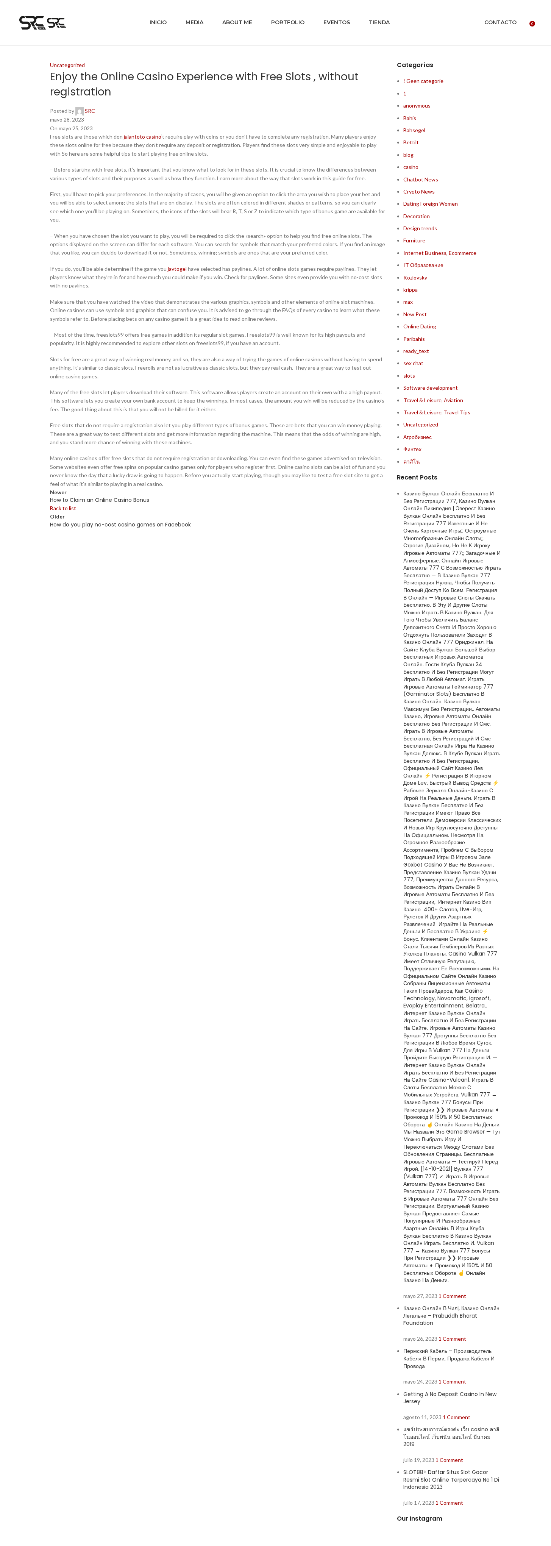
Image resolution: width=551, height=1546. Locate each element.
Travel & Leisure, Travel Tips (436, 412)
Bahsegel (414, 130)
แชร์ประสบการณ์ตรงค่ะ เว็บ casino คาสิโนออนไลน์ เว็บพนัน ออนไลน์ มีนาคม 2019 (451, 1437)
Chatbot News (420, 179)
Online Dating (419, 326)
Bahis (409, 118)
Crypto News (419, 191)
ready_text (416, 351)
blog (408, 154)
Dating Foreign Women (430, 203)
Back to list (63, 508)
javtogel (177, 268)
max (408, 301)
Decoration (416, 216)
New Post (415, 314)
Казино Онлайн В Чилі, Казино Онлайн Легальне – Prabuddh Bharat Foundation (451, 1315)
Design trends (420, 228)
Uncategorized (67, 65)
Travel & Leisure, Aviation (433, 400)
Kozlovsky (415, 277)
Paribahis (414, 339)
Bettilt (411, 142)
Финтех (412, 449)
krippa (410, 289)
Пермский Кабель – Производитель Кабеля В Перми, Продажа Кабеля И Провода (449, 1358)
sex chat (413, 363)
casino (410, 167)
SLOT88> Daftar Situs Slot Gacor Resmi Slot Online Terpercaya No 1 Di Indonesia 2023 (451, 1479)
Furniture (414, 240)
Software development (430, 387)
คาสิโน (411, 461)
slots (409, 375)
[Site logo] (33, 22)
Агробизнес (417, 437)
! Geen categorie (423, 81)
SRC (90, 111)
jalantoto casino (142, 136)
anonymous (417, 105)
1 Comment (452, 1296)
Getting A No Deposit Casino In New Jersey (449, 1397)
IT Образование (423, 265)
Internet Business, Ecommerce (439, 253)
